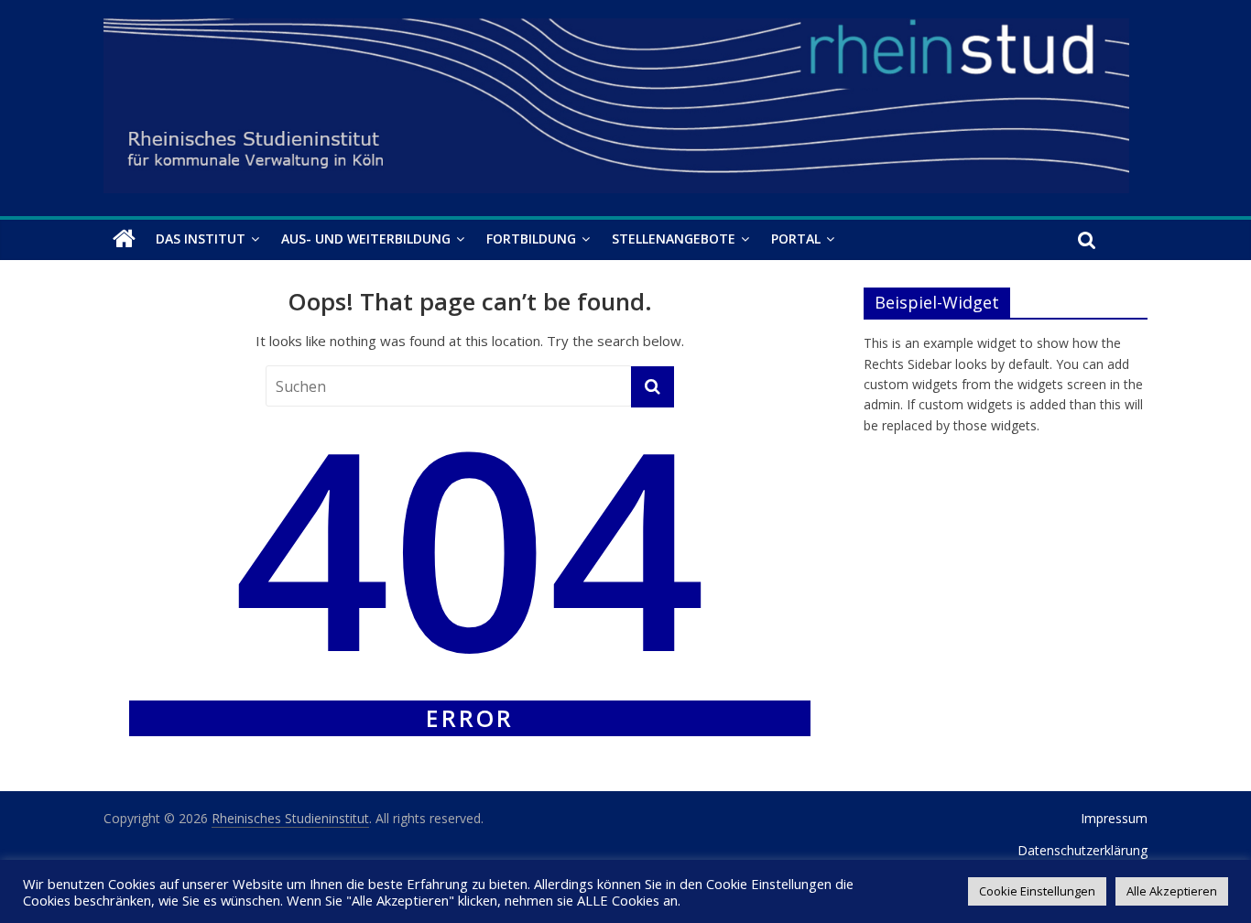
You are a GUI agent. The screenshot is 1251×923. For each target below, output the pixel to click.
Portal (796, 238)
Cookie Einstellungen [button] (1037, 891)
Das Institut (200, 238)
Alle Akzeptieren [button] (1171, 891)
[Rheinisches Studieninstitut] (124, 239)
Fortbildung (531, 238)
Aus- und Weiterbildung (366, 238)
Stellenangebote (673, 238)
